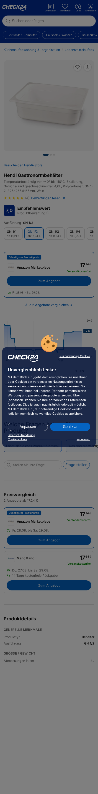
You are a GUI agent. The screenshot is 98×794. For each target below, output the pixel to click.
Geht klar (70, 427)
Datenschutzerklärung (21, 435)
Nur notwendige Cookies (74, 356)
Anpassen (28, 427)
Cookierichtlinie (17, 439)
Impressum (83, 439)
